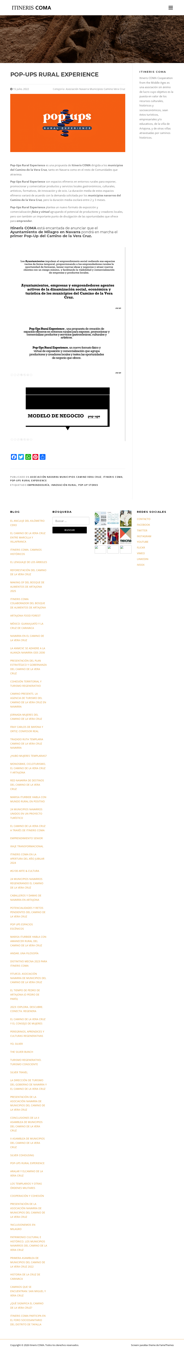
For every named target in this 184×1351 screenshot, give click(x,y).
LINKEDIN (142, 559)
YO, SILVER (16, 1043)
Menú (170, 7)
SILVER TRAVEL (19, 1072)
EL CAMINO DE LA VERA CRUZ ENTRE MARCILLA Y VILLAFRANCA (27, 537)
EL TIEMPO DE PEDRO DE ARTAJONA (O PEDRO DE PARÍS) (25, 995)
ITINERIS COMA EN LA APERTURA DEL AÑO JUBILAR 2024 (27, 859)
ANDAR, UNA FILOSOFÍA (24, 953)
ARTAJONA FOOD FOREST (25, 615)
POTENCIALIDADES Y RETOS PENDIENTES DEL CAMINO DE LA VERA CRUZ (27, 912)
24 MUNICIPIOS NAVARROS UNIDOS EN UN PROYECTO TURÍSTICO (26, 814)
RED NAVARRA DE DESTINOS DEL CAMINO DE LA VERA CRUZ (27, 785)
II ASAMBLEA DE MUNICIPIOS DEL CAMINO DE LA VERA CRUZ (27, 1143)
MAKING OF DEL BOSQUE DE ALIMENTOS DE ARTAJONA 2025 (27, 587)
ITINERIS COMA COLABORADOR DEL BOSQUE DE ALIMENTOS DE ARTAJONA (28, 603)
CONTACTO (143, 519)
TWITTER (142, 530)
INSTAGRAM (144, 536)
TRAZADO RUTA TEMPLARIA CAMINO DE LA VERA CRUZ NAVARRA (26, 744)
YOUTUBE (142, 541)
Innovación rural (64, 485)
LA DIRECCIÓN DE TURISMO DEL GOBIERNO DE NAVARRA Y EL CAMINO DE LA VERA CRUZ (28, 1084)
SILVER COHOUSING (22, 1155)
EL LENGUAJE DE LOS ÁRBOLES (28, 562)
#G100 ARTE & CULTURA (24, 871)
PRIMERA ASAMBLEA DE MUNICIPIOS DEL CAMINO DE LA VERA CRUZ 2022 (27, 1262)
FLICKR (141, 547)
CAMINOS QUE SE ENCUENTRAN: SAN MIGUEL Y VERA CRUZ (28, 1291)
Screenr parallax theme (143, 1345)
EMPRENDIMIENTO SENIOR (26, 838)
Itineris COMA (113, 476)
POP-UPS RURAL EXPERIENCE (27, 1163)
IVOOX (140, 564)
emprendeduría (38, 485)
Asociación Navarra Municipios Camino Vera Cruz (95, 89)
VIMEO (141, 553)
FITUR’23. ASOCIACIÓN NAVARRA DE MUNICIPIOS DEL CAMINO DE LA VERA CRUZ (28, 978)
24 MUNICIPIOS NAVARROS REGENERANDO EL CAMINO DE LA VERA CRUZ (26, 883)
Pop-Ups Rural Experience (28, 480)
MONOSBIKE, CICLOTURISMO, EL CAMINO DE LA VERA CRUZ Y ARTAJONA (28, 768)
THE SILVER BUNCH (21, 1052)
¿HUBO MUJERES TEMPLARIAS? (28, 755)
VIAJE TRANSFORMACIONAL (26, 846)
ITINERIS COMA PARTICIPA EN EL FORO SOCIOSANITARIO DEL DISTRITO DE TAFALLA (28, 1320)
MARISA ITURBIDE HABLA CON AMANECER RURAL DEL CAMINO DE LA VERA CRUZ (28, 941)
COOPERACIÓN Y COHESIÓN (27, 1195)
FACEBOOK (143, 524)
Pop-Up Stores (88, 485)
